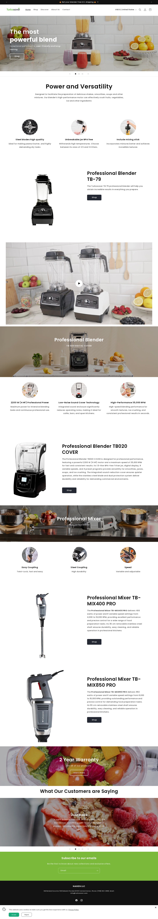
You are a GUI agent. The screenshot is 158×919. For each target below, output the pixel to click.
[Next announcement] (151, 2)
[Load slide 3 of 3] (82, 74)
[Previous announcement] (6, 2)
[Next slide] (88, 73)
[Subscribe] (97, 870)
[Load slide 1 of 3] (75, 74)
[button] (140, 9)
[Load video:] (79, 283)
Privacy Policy (73, 910)
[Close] (156, 907)
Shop (17, 56)
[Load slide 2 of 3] (79, 74)
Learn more (79, 773)
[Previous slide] (69, 73)
